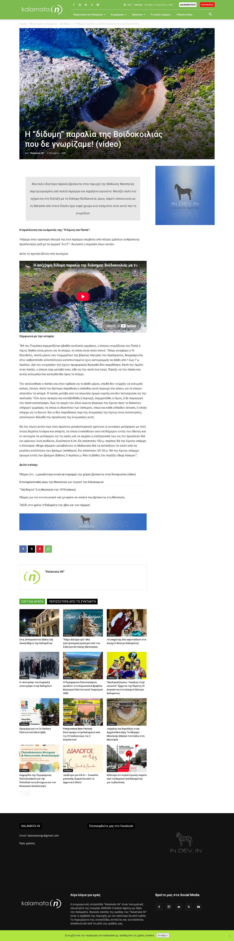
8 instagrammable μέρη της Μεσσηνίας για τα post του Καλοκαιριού (61, 482)
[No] (229, 936)
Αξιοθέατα (65, 23)
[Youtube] (98, 4)
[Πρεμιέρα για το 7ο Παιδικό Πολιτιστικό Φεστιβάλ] (39, 712)
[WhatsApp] (48, 549)
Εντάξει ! (163, 935)
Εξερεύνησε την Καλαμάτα (88, 14)
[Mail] (85, 4)
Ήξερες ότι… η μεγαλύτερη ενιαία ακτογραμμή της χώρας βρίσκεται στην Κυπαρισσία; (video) (77, 474)
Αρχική (23, 23)
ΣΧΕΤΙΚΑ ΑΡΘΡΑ (32, 601)
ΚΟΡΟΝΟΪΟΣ (207, 4)
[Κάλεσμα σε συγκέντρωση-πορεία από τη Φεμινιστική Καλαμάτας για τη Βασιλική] (127, 758)
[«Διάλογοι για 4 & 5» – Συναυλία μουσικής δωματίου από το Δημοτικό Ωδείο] (83, 758)
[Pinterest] (40, 549)
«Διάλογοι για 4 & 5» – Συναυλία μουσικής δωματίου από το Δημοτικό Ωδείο (80, 779)
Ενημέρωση (117, 14)
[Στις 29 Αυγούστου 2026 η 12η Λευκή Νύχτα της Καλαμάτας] (39, 623)
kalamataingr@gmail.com (43, 835)
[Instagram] (79, 4)
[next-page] (27, 793)
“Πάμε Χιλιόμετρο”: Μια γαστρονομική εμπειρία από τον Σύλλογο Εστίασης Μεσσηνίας (81, 643)
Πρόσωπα (137, 14)
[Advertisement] (185, 291)
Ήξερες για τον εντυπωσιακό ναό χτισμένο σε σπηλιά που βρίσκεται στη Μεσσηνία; (72, 497)
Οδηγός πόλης (184, 14)
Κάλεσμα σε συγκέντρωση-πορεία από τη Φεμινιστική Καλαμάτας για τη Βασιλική (127, 779)
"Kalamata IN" (37, 153)
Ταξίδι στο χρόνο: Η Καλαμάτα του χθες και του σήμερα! (54, 505)
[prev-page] (21, 793)
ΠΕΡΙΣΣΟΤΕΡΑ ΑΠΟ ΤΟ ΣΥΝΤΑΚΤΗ (72, 601)
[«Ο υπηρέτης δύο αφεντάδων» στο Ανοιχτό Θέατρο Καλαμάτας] (127, 623)
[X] (92, 4)
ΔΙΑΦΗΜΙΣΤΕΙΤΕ (188, 4)
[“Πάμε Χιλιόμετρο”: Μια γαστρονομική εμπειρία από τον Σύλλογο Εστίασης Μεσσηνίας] (83, 623)
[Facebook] (73, 4)
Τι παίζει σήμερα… (161, 14)
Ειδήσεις (24, 635)
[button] (210, 14)
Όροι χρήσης (27, 843)
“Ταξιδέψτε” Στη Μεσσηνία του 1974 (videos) (47, 489)
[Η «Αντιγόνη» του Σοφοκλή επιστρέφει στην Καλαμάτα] (39, 665)
